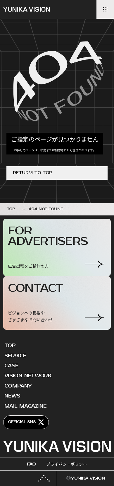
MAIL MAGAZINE (25, 406)
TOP (9, 346)
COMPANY (18, 386)
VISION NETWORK (27, 376)
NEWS (12, 396)
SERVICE (15, 356)
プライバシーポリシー (66, 464)
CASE (11, 366)
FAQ (31, 464)
